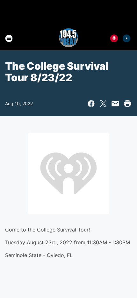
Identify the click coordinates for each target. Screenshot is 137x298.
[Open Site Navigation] (9, 38)
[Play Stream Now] (126, 38)
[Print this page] (127, 103)
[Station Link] (69, 38)
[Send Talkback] (114, 38)
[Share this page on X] (103, 103)
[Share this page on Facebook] (91, 103)
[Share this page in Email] (115, 103)
